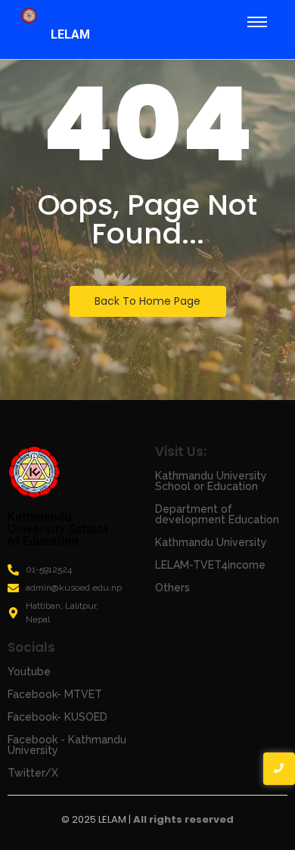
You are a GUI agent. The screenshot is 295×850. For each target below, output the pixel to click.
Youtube (29, 671)
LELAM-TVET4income (210, 565)
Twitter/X (33, 773)
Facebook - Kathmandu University (67, 745)
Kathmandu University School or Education (211, 481)
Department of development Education (217, 514)
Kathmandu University (211, 542)
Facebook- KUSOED (57, 717)
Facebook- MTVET (55, 694)
